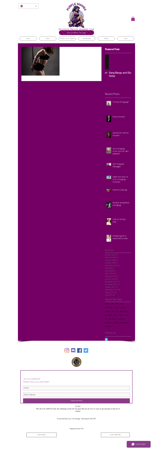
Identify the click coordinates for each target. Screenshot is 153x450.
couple (116, 308)
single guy (121, 319)
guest (115, 315)
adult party (108, 308)
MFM (117, 304)
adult (122, 304)
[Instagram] (67, 350)
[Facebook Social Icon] (79, 350)
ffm (113, 311)
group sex (108, 315)
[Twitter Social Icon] (86, 350)
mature (121, 315)
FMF (112, 304)
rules (127, 315)
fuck (116, 311)
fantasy (107, 311)
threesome (124, 323)
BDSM (107, 304)
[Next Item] (127, 62)
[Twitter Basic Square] (106, 339)
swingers (108, 323)
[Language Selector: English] (28, 6)
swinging (116, 323)
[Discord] (73, 350)
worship (108, 327)
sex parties (112, 319)
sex (106, 319)
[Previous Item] (109, 62)
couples (123, 308)
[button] (133, 18)
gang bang (123, 311)
